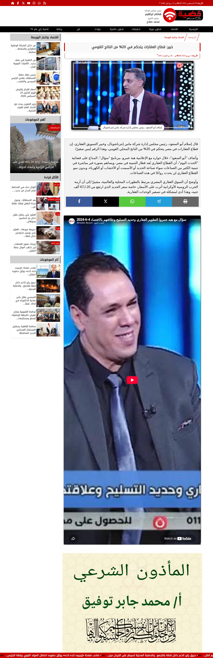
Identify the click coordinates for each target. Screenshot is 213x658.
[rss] (44, 3)
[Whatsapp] (39, 3)
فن (78, 29)
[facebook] (79, 202)
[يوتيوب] (28, 3)
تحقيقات (135, 29)
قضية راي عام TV (39, 29)
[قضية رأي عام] (183, 16)
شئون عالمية (117, 29)
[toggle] (19, 28)
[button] (17, 150)
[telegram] (159, 202)
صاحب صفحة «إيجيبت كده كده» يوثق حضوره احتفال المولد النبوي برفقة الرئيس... (87, 655)
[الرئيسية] (12, 3)
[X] (106, 202)
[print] (185, 202)
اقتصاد (174, 29)
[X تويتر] (23, 3)
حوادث (98, 29)
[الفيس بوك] (18, 3)
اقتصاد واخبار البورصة (174, 37)
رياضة (59, 29)
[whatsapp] (132, 202)
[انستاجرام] (34, 3)
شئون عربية (155, 29)
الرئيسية (193, 29)
